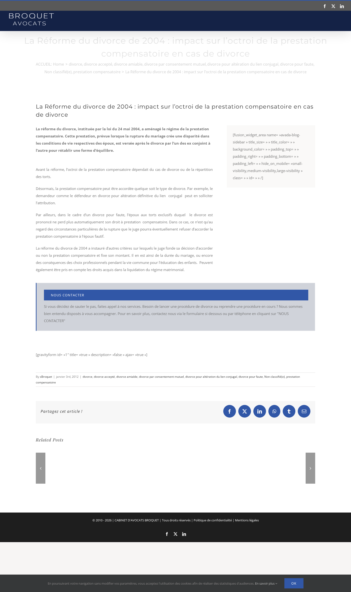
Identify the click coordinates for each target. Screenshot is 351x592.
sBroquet (46, 377)
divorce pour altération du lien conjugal (211, 377)
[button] (40, 468)
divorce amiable (127, 377)
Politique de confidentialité (213, 520)
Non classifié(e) (274, 377)
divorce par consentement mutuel (161, 377)
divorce (87, 377)
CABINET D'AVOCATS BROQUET (137, 520)
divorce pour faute (251, 377)
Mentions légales (247, 520)
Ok (294, 583)
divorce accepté (104, 377)
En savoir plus (265, 583)
